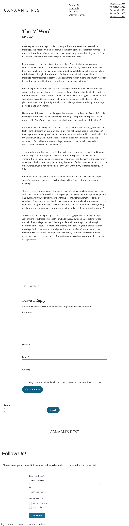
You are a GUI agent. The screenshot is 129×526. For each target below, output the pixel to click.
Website (26, 369)
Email (25, 357)
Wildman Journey (77, 15)
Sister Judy (74, 8)
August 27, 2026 (117, 3)
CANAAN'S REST (23, 10)
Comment (28, 312)
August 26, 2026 (117, 6)
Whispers (73, 11)
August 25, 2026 (117, 10)
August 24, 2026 (117, 13)
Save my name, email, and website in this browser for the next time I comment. (64, 382)
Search (7, 404)
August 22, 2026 (117, 16)
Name (26, 344)
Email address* (36, 476)
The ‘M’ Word (36, 31)
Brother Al (74, 5)
